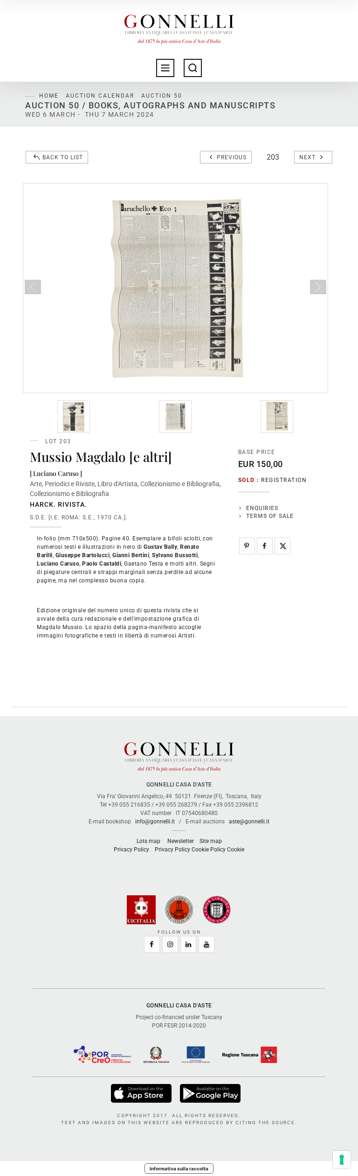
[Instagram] (170, 944)
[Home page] (179, 27)
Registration (284, 480)
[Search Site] (193, 68)
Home (49, 95)
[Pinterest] (247, 546)
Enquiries (262, 508)
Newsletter (180, 841)
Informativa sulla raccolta (179, 1168)
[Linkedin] (188, 944)
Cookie (235, 849)
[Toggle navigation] (165, 68)
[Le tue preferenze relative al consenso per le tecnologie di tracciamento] (342, 1160)
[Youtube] (206, 944)
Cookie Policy (209, 849)
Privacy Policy (131, 849)
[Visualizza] (142, 1093)
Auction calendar (100, 95)
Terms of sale (270, 516)
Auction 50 (161, 95)
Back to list (62, 157)
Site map (211, 841)
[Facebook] (265, 546)
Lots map (148, 841)
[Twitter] (282, 546)
